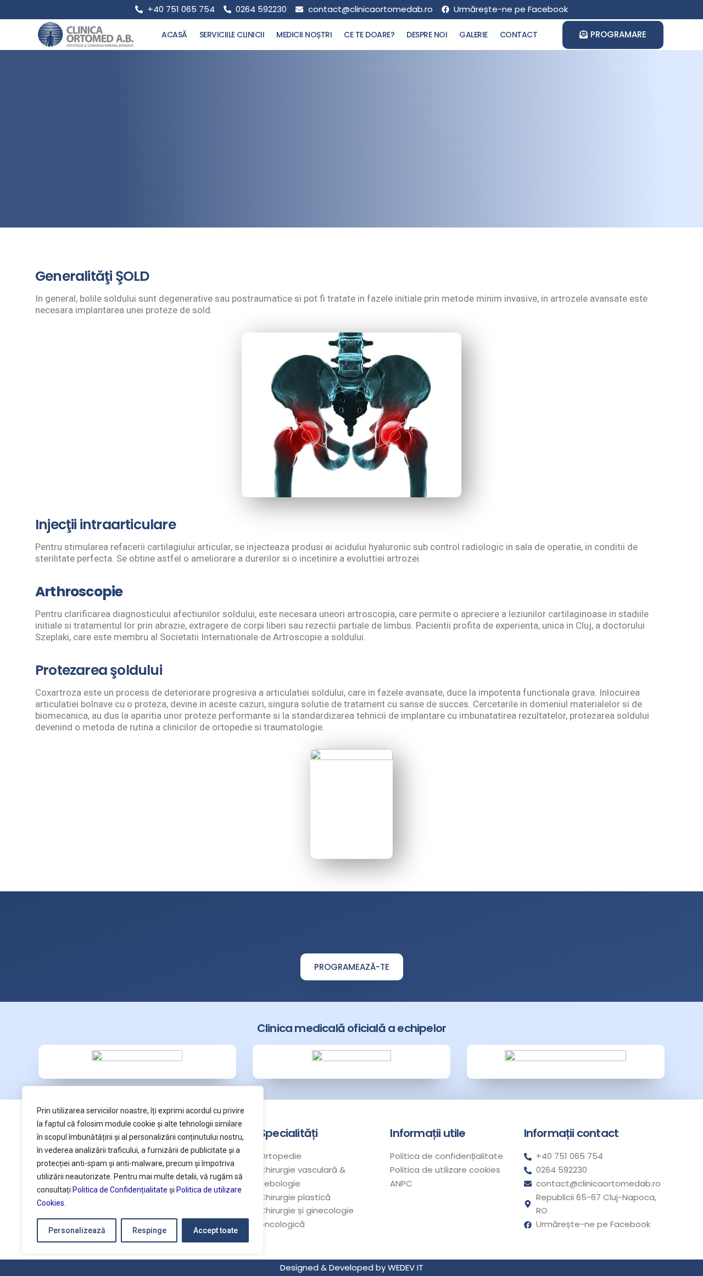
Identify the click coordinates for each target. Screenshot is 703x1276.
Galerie (473, 34)
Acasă (174, 34)
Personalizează (76, 1230)
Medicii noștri (304, 34)
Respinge (149, 1230)
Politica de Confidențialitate (120, 1189)
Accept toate (215, 1230)
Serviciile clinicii (232, 34)
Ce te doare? (369, 34)
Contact (519, 34)
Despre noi (426, 34)
